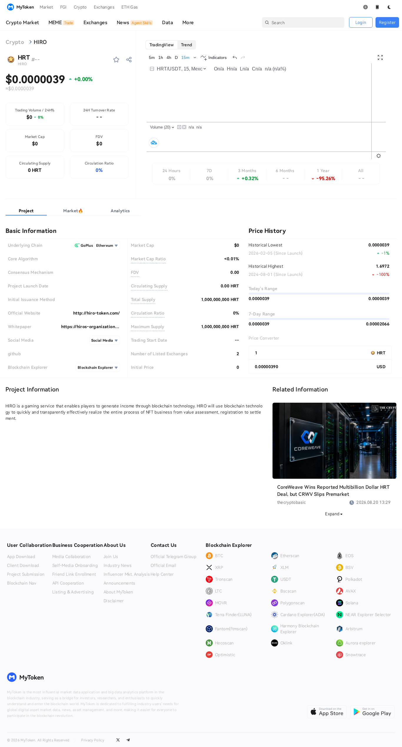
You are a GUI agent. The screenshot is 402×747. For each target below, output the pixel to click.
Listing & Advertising (73, 592)
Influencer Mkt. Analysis (127, 574)
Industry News (118, 565)
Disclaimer (114, 601)
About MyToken (118, 592)
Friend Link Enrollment (74, 574)
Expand (332, 513)
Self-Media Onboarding (75, 565)
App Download (21, 557)
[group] (170, 45)
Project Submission (25, 574)
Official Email (163, 565)
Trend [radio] (186, 44)
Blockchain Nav (21, 583)
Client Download (23, 565)
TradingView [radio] (161, 44)
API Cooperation (68, 583)
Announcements (119, 583)
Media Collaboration (71, 557)
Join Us (111, 557)
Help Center (162, 574)
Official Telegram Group (173, 557)
